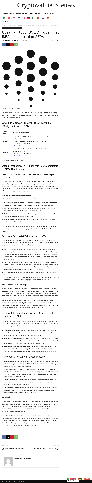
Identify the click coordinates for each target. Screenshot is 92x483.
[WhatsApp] (16, 44)
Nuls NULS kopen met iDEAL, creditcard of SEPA (14, 449)
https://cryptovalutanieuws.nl (21, 461)
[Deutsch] (28, 18)
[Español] (48, 18)
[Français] (23, 18)
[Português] (38, 18)
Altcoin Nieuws (34, 14)
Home (3, 25)
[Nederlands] (14, 18)
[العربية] (4, 18)
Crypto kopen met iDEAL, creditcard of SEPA (18, 25)
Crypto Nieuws (8, 14)
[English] (19, 18)
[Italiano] (33, 18)
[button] (88, 14)
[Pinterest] (12, 44)
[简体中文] (9, 18)
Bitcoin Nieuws (21, 14)
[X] (8, 44)
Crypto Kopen (49, 14)
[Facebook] (4, 44)
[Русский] (43, 18)
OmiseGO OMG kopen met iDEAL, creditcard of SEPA (46, 449)
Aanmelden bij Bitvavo (21, 146)
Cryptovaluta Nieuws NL (11, 40)
